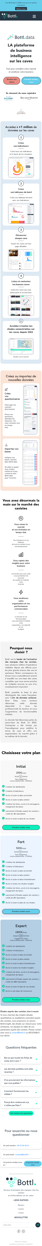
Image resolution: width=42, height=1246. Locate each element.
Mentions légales (21, 1241)
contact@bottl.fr (18, 1032)
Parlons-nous (21, 8)
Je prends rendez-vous (33, 1163)
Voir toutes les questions (21, 1113)
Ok (38, 1225)
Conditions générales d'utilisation (21, 1243)
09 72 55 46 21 (23, 1145)
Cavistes (21, 1208)
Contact (21, 1212)
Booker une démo (12, 80)
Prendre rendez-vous (31, 80)
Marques (21, 1204)
